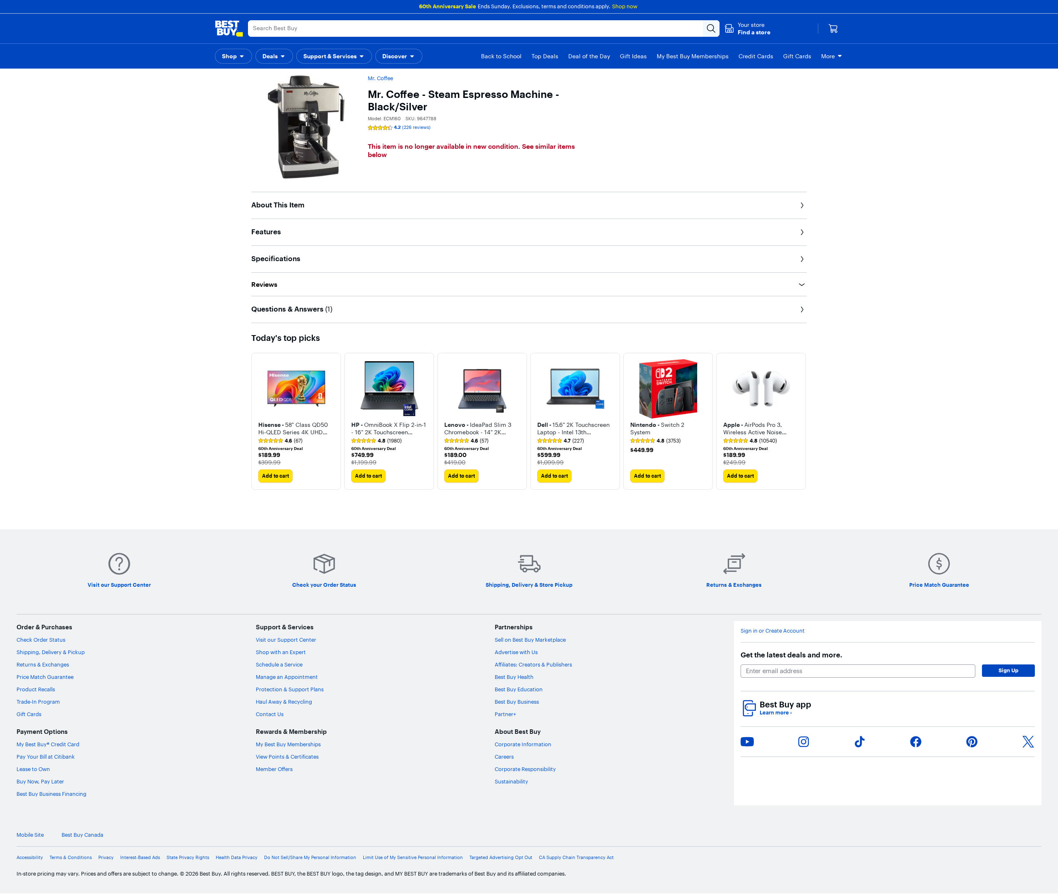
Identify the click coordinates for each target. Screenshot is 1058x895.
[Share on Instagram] (803, 741)
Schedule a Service (279, 664)
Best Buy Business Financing (51, 793)
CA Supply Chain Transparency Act (576, 857)
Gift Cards (29, 714)
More (828, 56)
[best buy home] (229, 28)
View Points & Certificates (287, 756)
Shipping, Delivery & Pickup (51, 652)
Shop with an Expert (281, 652)
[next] (800, 421)
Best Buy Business (517, 701)
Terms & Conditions (71, 857)
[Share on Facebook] (915, 741)
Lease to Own (33, 769)
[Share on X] (1028, 741)
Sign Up (1008, 670)
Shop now (624, 6)
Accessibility (30, 857)
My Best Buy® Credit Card (48, 744)
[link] (280, 441)
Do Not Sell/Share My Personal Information (310, 857)
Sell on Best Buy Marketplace (530, 639)
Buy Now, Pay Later (40, 781)
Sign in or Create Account (773, 631)
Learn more (776, 712)
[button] (747, 28)
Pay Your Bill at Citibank (46, 756)
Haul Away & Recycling (284, 701)
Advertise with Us (516, 652)
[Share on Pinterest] (972, 741)
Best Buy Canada (82, 835)
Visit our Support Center (286, 639)
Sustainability (511, 781)
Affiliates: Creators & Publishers (533, 664)
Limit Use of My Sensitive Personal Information (413, 857)
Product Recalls (36, 689)
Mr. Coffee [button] (380, 78)
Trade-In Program (38, 701)
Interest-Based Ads (140, 857)
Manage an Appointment (287, 677)
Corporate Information (523, 744)
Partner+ (505, 714)
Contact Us (270, 714)
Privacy (106, 857)
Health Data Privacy (236, 857)
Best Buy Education (519, 689)
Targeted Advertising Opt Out (500, 857)
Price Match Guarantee (45, 677)
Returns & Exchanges (43, 664)
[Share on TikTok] (859, 741)
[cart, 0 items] (833, 28)
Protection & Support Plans (290, 689)
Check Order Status (41, 639)
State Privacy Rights (188, 857)
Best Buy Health (514, 677)
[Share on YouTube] (747, 741)
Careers (504, 756)
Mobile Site (30, 835)
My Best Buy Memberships (288, 744)
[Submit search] (711, 28)
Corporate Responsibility (525, 769)
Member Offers (274, 769)
